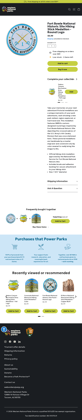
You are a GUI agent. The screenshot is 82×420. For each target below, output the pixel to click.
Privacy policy (11, 359)
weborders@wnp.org (14, 387)
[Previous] (72, 79)
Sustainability (11, 369)
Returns (8, 355)
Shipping (50, 39)
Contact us (9, 382)
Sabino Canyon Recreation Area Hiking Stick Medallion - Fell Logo (62, 91)
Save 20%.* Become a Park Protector (41, 2)
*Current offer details (14, 347)
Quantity (51, 42)
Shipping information (57, 181)
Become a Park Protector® (17, 376)
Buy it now (62, 69)
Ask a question (54, 188)
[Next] (77, 79)
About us (8, 365)
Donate (8, 373)
